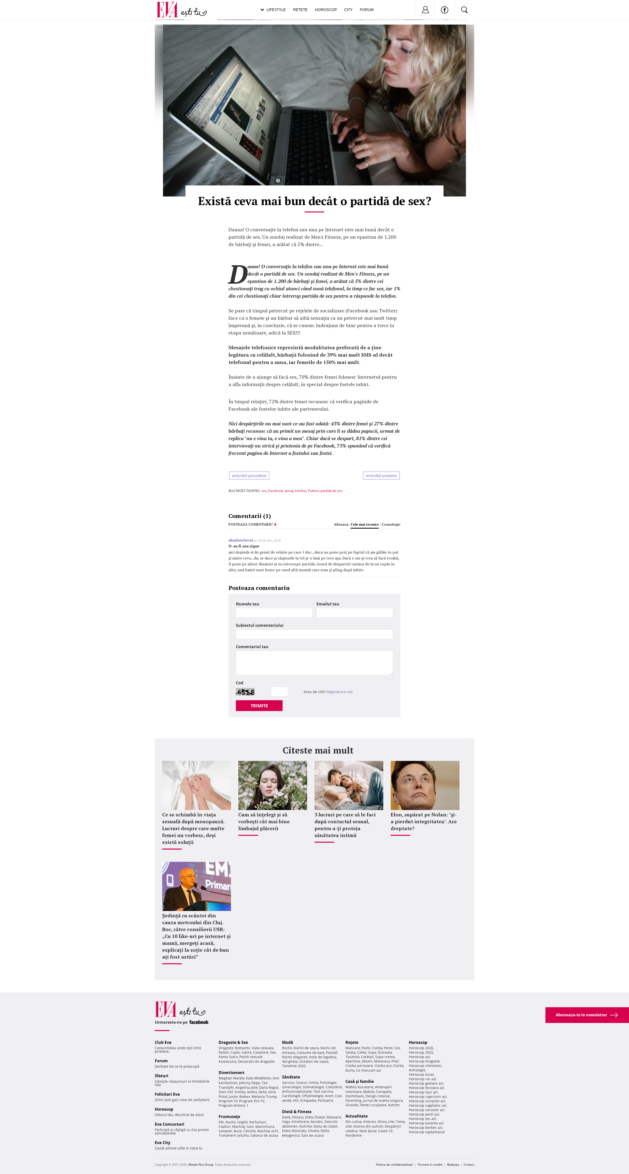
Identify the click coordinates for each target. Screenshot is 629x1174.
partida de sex (331, 490)
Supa (372, 1052)
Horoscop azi (419, 1056)
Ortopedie (308, 1100)
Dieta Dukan (315, 1117)
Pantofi (331, 1052)
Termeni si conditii (430, 1164)
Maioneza (382, 1061)
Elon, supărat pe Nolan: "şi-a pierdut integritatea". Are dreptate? (424, 821)
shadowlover (241, 540)
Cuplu (235, 1052)
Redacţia (453, 1164)
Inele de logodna (322, 1057)
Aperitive (352, 1061)
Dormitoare (354, 1096)
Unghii (242, 1122)
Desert (367, 1061)
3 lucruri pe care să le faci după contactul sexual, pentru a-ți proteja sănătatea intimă (345, 825)
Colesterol (334, 1087)
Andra (252, 1092)
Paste (365, 1048)
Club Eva (163, 1042)
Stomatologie (313, 1087)
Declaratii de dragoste (256, 1061)
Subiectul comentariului (260, 625)
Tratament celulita (234, 1135)
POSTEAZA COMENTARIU (251, 524)
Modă (287, 1042)
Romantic (242, 1048)
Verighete (290, 1061)
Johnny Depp (249, 1082)
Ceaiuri (302, 1082)
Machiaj (238, 1126)
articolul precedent (249, 475)
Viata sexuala (262, 1048)
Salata (350, 1052)
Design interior (378, 1096)
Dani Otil (226, 1092)
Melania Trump (264, 1096)
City (348, 10)
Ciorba (377, 1048)
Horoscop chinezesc (425, 1065)
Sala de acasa (312, 1135)
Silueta (313, 1130)
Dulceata (385, 1052)
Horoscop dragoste (424, 1061)
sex (264, 490)
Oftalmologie (312, 1095)
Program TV (228, 1101)
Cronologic (391, 524)
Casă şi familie (359, 1081)
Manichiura (264, 1126)
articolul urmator (381, 475)
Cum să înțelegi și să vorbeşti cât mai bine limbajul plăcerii (264, 821)
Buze (238, 1131)
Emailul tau (327, 604)
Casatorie (261, 1052)
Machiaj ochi (267, 1131)
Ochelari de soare (314, 1061)
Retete (300, 10)
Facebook (275, 490)
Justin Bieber (239, 1096)
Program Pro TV (251, 1101)
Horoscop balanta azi (426, 1123)
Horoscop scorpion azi (427, 1101)
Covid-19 (385, 1131)
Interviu (369, 1121)
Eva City (162, 1142)
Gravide (351, 1105)
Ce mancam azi (368, 1070)
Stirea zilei (386, 1121)
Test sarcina (323, 1091)
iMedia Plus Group (200, 1164)
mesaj (289, 490)
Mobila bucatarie (359, 1087)
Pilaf (395, 1061)
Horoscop (326, 10)
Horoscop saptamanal (427, 1132)
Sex (273, 1052)
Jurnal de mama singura (383, 1100)
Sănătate (291, 1077)
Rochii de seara (306, 1048)
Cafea (361, 1052)
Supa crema (385, 1056)
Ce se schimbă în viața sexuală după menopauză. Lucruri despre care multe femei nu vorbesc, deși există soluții (193, 828)
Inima (313, 1082)
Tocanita (352, 1056)
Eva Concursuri (169, 1124)
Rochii (231, 1122)
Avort (329, 1095)
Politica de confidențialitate (394, 1164)
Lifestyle (276, 10)
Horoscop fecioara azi (426, 1087)
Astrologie (417, 1070)
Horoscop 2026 (421, 1048)
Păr (221, 1122)
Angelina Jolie (246, 1087)
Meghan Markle (231, 1078)
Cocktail (367, 1056)
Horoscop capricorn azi (428, 1096)
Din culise (353, 1121)
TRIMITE (259, 706)
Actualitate (356, 1116)
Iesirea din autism (368, 1126)
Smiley (240, 1092)
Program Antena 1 (233, 1105)
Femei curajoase (373, 1105)
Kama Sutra (228, 1056)
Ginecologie (291, 1087)
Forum (367, 10)
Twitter (313, 490)
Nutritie (305, 1126)
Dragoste (226, 1048)
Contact (469, 1164)
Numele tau (247, 604)
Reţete (351, 1042)
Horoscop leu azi (422, 1118)
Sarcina (288, 1082)
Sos (397, 1048)
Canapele (383, 1091)
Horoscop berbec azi (426, 1127)
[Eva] (170, 5)
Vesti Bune (368, 1131)
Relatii (224, 1052)
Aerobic (317, 1121)
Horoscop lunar (421, 1074)
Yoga (286, 1121)
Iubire (247, 1052)
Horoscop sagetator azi (427, 1105)
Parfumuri (257, 1122)
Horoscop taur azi (423, 1092)
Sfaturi (161, 1075)
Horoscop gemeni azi (426, 1083)
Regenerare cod (340, 691)
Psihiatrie (325, 1100)
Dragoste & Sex (233, 1042)
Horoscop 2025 (421, 1052)
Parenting (353, 1100)
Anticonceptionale (297, 1091)
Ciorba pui (383, 1065)
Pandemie (353, 1135)
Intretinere (300, 1121)
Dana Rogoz (269, 1087)
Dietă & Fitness (297, 1111)
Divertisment (231, 1072)
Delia (262, 1092)
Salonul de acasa (264, 1135)
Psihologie (328, 1082)
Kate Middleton (258, 1078)
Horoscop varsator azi (426, 1109)
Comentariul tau (252, 646)
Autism (394, 1105)
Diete (286, 1117)
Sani (250, 1126)
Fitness (298, 1117)
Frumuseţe (229, 1116)
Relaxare (334, 1117)
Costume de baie (311, 1052)
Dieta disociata (294, 1130)
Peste (388, 1048)
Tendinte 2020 (294, 1065)
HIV (295, 1100)
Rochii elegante (294, 1057)
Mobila (368, 1091)
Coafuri (225, 1126)
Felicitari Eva (167, 1094)
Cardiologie (291, 1095)
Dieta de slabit (325, 1126)
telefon (300, 490)
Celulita (249, 1131)
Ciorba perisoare (359, 1065)
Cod (239, 682)
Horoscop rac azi (422, 1078)
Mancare (352, 1048)
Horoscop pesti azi (424, 1114)
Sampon (225, 1131)
